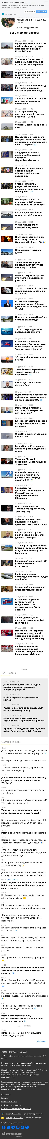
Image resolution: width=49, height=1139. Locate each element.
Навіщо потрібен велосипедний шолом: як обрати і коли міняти (22, 895)
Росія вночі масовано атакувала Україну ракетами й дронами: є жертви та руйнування (24, 993)
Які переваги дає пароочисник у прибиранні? (23, 956)
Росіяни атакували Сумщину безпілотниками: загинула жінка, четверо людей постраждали (22, 1017)
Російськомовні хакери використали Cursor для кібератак (23, 790)
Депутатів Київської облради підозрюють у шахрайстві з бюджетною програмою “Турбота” (23, 779)
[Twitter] (8, 1127)
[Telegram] (13, 1127)
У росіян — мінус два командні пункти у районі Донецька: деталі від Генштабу (22, 810)
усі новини (41, 1041)
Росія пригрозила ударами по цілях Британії (23, 759)
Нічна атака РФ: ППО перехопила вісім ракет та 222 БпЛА (23, 928)
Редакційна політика (9, 1102)
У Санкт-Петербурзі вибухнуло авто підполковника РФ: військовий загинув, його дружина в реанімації (23, 851)
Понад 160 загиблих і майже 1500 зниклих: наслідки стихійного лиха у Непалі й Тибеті (23, 980)
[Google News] (22, 1127)
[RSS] (27, 1127)
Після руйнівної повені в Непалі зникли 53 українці (22, 948)
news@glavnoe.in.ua (13, 1114)
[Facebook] (3, 1127)
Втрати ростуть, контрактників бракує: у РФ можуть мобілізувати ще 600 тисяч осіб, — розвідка (23, 822)
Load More (24, 661)
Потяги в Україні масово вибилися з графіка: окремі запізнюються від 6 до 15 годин (23, 840)
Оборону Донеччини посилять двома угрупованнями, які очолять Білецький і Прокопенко (21, 917)
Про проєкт (5, 1094)
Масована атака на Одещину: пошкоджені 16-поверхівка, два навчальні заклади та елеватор (23, 969)
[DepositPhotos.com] (12, 1134)
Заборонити (30, 11)
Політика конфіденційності (11, 1105)
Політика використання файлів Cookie (16, 1109)
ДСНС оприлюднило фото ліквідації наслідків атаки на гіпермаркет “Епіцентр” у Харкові (24, 751)
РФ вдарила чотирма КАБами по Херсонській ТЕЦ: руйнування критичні (24, 800)
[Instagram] (17, 1127)
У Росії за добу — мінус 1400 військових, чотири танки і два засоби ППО (21, 1006)
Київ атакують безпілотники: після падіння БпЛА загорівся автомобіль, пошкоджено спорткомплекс (23, 884)
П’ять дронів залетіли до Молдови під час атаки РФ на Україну (22, 863)
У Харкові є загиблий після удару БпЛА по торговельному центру (22, 768)
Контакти (4, 1098)
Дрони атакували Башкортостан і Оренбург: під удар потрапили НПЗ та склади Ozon (23, 872)
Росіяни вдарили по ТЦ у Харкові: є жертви (23, 831)
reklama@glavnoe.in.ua (14, 1118)
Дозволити (41, 11)
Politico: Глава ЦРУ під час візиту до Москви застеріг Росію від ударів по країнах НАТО (23, 938)
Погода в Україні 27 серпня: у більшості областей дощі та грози (21, 1033)
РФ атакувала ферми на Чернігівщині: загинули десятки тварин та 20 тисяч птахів (23, 905)
